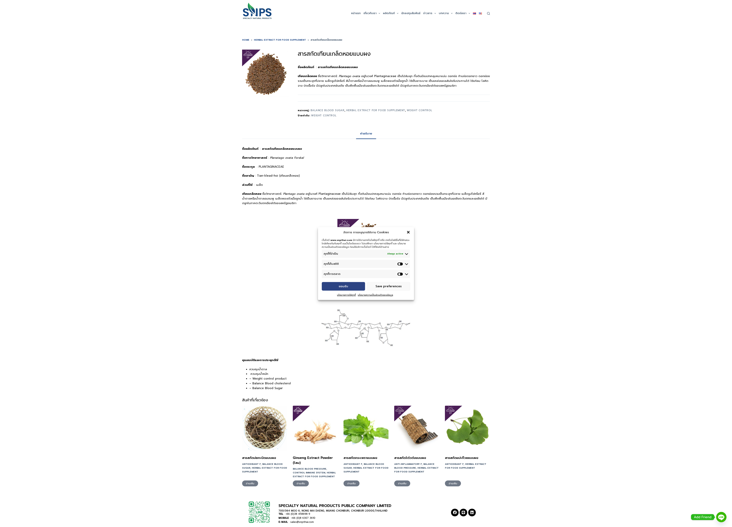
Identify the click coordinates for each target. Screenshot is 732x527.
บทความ (444, 13)
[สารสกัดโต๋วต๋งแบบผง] (416, 428)
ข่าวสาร (427, 13)
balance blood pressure (309, 469)
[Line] (463, 512)
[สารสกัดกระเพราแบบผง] (366, 428)
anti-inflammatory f (408, 464)
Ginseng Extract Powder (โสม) (313, 460)
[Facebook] (455, 512)
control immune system (309, 472)
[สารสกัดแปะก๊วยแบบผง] (467, 428)
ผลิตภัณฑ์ (389, 13)
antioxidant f (251, 464)
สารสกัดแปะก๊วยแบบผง (461, 457)
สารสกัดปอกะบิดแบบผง (259, 457)
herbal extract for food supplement (375, 110)
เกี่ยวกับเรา (370, 13)
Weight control (323, 115)
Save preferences (389, 286)
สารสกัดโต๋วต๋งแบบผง (410, 457)
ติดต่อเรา (460, 13)
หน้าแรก (356, 13)
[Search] (488, 13)
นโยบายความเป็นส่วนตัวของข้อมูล (375, 295)
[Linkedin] (472, 512)
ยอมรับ (343, 286)
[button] (408, 232)
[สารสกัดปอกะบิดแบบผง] (264, 428)
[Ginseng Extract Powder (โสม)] (315, 428)
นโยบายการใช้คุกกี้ (346, 295)
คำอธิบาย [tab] (366, 134)
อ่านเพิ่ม (250, 483)
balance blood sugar (327, 110)
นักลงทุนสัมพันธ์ (410, 13)
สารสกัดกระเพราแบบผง (360, 457)
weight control (419, 110)
